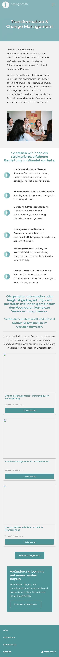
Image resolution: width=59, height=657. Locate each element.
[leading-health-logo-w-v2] (15, 4)
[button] (53, 4)
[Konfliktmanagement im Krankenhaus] (29, 449)
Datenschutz (9, 644)
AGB (5, 630)
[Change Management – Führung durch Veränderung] (29, 384)
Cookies (7, 652)
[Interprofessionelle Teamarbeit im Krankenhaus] (29, 515)
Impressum (9, 637)
